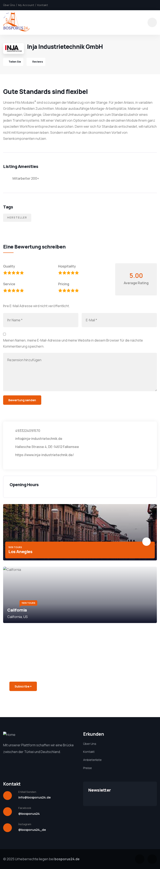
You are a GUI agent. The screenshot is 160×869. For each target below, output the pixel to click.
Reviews (37, 61)
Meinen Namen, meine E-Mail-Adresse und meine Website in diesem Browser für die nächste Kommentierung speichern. (73, 343)
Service (9, 284)
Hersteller (17, 217)
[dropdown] (152, 22)
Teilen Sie (15, 61)
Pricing (63, 284)
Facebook (24, 808)
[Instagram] (152, 859)
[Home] (16, 22)
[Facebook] (139, 859)
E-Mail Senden (27, 792)
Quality (9, 266)
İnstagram (24, 824)
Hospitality (67, 266)
